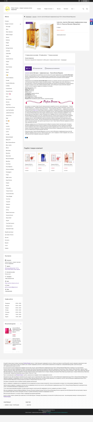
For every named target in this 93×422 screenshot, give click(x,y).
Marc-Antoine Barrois (10, 142)
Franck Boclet (9, 88)
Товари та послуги (48, 8)
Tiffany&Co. (8, 188)
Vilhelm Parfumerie (10, 212)
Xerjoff (7, 220)
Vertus (7, 209)
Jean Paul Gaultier (10, 110)
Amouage (8, 26)
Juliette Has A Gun (10, 112)
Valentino (8, 204)
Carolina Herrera (9, 58)
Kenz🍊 (7, 120)
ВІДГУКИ (29, 405)
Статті (6, 245)
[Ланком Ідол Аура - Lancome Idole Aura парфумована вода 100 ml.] (69, 158)
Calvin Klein (8, 53)
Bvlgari (7, 42)
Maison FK (8, 139)
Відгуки (6, 242)
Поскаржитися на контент (52, 412)
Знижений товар (9, 228)
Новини (6, 248)
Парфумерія (28, 16)
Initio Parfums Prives (10, 107)
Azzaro (7, 37)
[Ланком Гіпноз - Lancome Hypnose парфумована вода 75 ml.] (43, 158)
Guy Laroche (8, 99)
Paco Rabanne (9, 166)
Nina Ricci (8, 161)
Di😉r (7, 75)
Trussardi (8, 201)
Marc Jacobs (9, 145)
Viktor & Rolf (8, 217)
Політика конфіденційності (62, 412)
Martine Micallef (9, 137)
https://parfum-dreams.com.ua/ (12, 283)
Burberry (8, 40)
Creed (7, 69)
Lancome (34, 16)
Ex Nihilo (8, 85)
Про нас (59, 8)
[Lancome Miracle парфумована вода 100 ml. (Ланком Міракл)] (8, 330)
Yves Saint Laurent (10, 223)
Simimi (7, 185)
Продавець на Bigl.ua (46, 411)
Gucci (7, 96)
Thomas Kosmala (10, 193)
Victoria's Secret (9, 215)
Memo (7, 147)
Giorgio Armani (9, 91)
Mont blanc (8, 150)
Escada (7, 80)
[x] (27, 137)
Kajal (7, 118)
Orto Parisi (8, 164)
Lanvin (7, 131)
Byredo (7, 45)
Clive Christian (9, 67)
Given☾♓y (8, 93)
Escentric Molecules (10, 83)
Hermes (7, 102)
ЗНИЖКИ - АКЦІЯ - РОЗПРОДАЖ (12, 405)
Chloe (7, 64)
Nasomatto (35, 110)
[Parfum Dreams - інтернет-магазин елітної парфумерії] (7, 8)
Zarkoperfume (9, 226)
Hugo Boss (8, 104)
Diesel (7, 72)
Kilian (7, 123)
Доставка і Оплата (9, 234)
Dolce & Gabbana (9, 77)
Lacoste (7, 126)
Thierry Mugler (9, 196)
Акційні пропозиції (9, 232)
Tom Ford (8, 199)
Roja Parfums (9, 180)
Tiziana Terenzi (9, 190)
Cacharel (8, 50)
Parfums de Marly (10, 169)
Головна (39, 8)
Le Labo (7, 134)
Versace (8, 207)
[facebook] (25, 137)
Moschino (8, 153)
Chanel (7, 61)
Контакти (66, 8)
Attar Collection (9, 31)
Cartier (7, 56)
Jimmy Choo (8, 115)
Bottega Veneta (9, 48)
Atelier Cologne (9, 34)
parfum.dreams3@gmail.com (11, 287)
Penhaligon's (8, 172)
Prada (7, 174)
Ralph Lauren (9, 177)
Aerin (7, 29)
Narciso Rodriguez (10, 158)
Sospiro (7, 182)
